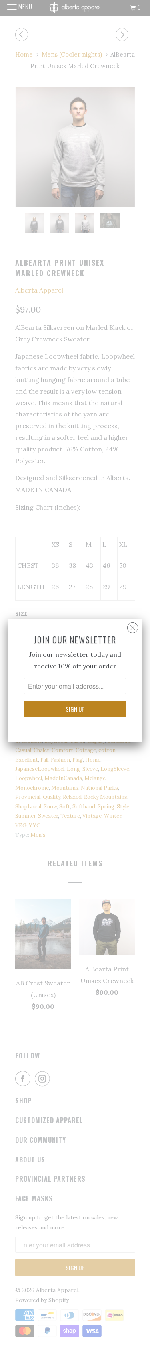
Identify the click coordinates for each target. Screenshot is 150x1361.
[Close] (132, 626)
